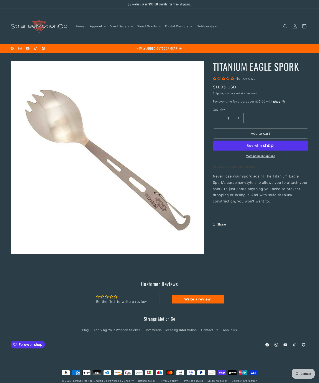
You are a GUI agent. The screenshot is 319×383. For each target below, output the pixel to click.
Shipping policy (217, 380)
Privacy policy (169, 380)
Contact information (244, 380)
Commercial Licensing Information (171, 330)
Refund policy (147, 380)
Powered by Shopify (121, 380)
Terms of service (192, 380)
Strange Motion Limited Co (90, 380)
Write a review (197, 299)
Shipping (219, 93)
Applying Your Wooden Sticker (117, 330)
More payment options (260, 156)
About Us (230, 330)
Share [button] (221, 224)
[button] (97, 26)
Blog (85, 330)
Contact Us (209, 330)
